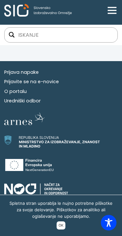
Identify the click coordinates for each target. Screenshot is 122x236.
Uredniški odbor (22, 101)
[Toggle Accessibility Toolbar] (108, 222)
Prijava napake (21, 72)
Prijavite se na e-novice (31, 81)
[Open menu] (112, 10)
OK (61, 225)
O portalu (15, 91)
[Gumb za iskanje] (11, 34)
